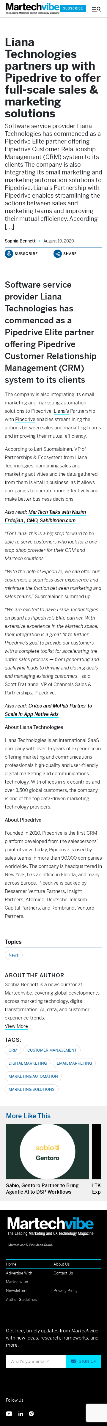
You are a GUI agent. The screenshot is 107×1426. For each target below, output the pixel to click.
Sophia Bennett (20, 241)
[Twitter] (12, 1413)
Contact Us (63, 1273)
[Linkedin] (23, 1413)
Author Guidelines (21, 1299)
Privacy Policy (66, 1290)
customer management (52, 1050)
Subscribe (73, 8)
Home (11, 1264)
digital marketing (28, 1063)
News (14, 955)
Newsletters (17, 1290)
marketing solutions (32, 1089)
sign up (87, 1361)
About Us (62, 1264)
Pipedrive (25, 419)
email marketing (74, 1063)
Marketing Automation (33, 1076)
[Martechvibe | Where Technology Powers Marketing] (30, 9)
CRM (13, 1050)
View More (16, 1026)
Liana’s (61, 411)
